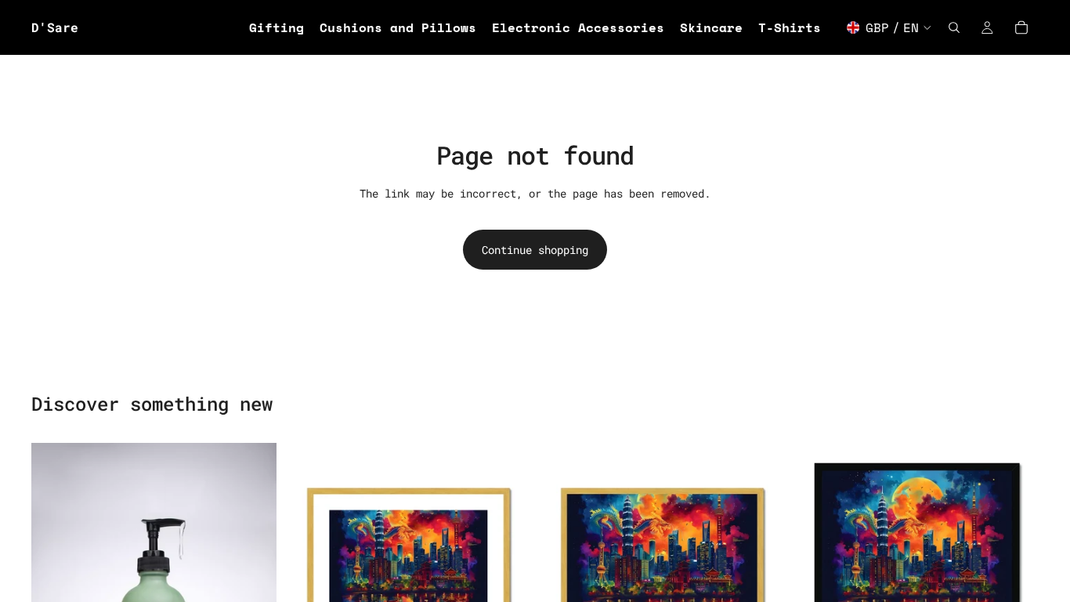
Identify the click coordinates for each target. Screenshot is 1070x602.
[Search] (954, 27)
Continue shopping (535, 249)
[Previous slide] (309, 565)
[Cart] (1021, 27)
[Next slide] (506, 565)
